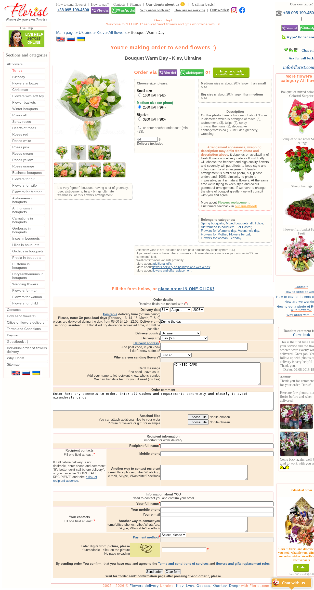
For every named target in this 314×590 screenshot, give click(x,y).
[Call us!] (279, 13)
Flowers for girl (239, 234)
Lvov (190, 586)
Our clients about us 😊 (165, 4)
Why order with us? (155, 10)
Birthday (235, 238)
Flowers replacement (233, 202)
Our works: (219, 10)
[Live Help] (26, 46)
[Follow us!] (242, 10)
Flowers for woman (214, 238)
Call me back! (203, 4)
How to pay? (100, 4)
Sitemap (135, 4)
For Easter (243, 227)
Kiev (179, 586)
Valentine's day (248, 231)
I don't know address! (145, 351)
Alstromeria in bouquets (218, 227)
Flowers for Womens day (218, 231)
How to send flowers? (71, 4)
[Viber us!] (100, 10)
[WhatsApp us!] (123, 10)
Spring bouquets (212, 223)
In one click (231, 72)
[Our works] (233, 10)
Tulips (259, 223)
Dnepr (234, 586)
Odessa (203, 586)
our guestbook (246, 206)
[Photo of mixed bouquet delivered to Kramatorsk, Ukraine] (289, 415)
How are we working (189, 10)
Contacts (119, 4)
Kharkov (219, 586)
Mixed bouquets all (239, 223)
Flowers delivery (144, 586)
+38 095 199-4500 (73, 10)
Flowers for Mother (214, 234)
